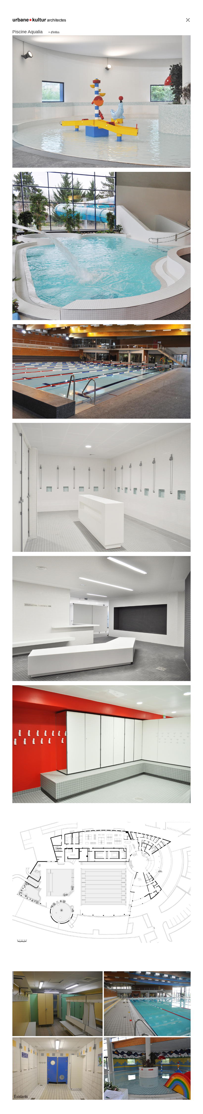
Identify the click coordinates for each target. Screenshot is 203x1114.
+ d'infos (53, 32)
